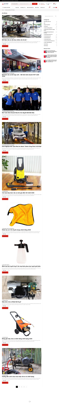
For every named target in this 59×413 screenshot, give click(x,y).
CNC (44, 23)
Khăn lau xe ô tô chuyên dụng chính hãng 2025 (16, 230)
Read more (5, 82)
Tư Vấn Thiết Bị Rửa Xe (48, 42)
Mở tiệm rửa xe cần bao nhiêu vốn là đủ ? (14, 40)
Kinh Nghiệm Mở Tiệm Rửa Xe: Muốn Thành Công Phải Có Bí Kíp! (21, 146)
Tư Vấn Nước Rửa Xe (47, 39)
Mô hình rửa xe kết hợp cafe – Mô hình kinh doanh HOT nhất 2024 (20, 75)
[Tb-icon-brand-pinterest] (46, 395)
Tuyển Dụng (46, 45)
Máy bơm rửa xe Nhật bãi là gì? (11, 302)
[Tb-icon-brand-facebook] (45, 395)
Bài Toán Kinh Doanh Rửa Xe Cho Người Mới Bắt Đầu (18, 112)
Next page (26, 387)
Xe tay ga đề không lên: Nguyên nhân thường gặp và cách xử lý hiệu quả (52, 51)
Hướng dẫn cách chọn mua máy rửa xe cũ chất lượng (18, 376)
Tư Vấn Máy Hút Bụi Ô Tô (48, 34)
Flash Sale (45, 0)
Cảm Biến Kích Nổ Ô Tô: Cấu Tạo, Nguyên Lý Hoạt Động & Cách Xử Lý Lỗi (52, 61)
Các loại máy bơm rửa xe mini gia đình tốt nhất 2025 (18, 193)
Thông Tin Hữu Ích (47, 24)
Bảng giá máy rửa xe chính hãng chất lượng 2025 (17, 338)
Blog (56, 0)
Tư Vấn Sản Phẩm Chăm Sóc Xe (49, 40)
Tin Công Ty (46, 26)
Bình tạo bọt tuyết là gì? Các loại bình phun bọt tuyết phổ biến (21, 266)
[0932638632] (31, 404)
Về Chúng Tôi (50, 0)
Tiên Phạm (4, 80)
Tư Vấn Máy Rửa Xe (5, 191)
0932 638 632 (7, 399)
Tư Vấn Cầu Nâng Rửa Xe (48, 27)
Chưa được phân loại (47, 21)
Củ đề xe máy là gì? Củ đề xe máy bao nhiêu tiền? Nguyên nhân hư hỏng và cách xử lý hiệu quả (52, 56)
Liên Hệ (54, 0)
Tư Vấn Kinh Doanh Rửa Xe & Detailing (8, 38)
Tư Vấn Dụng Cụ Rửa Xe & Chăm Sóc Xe (8, 228)
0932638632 (35, 403)
